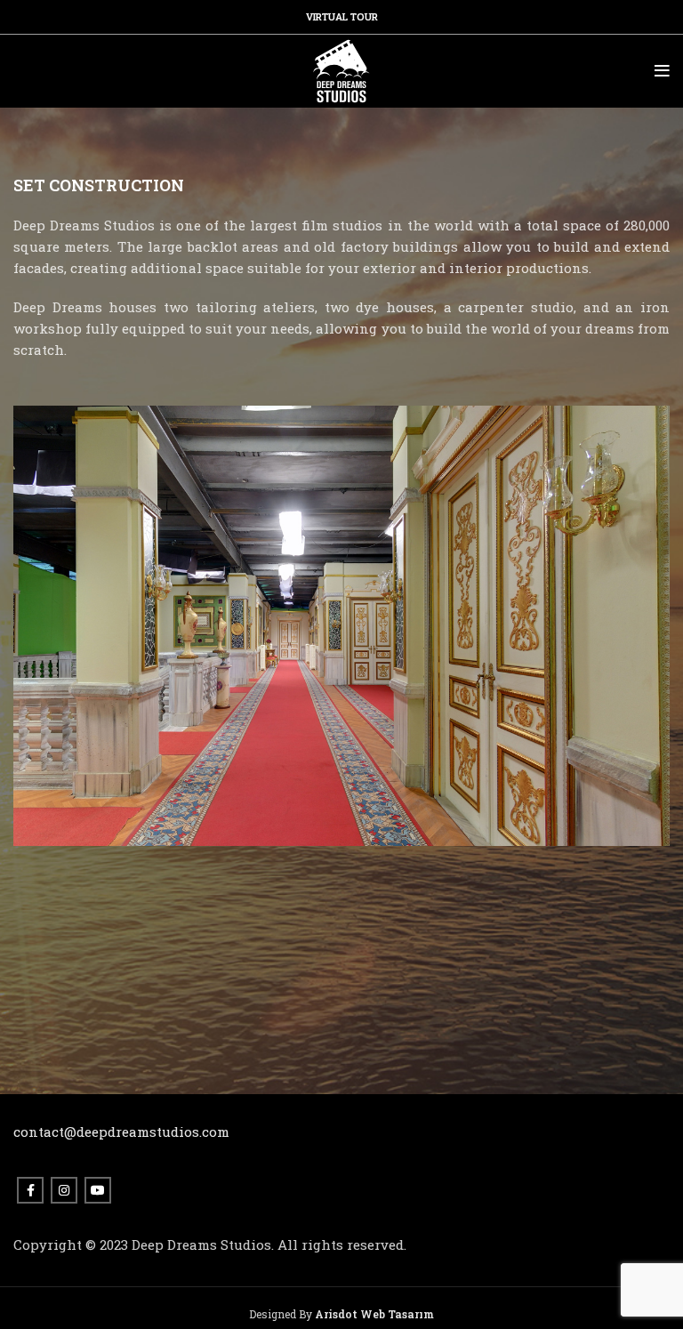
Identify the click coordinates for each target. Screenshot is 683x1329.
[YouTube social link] (97, 1190)
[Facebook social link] (30, 1190)
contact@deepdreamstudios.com (121, 1131)
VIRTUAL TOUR (342, 16)
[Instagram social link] (64, 1190)
